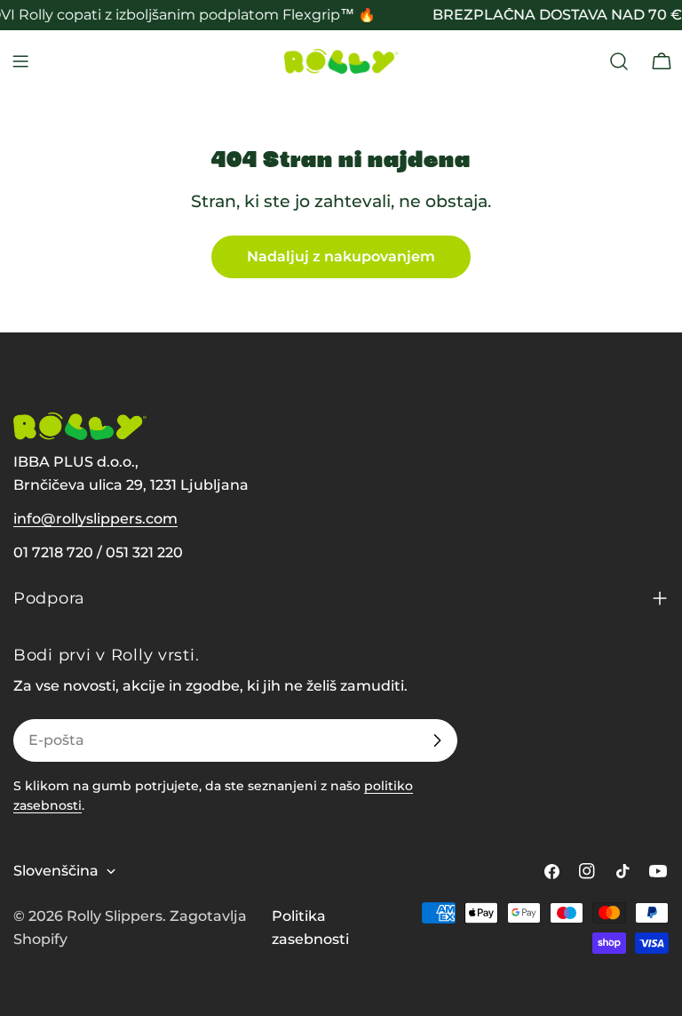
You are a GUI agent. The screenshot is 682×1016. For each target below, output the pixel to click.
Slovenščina (56, 870)
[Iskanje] (619, 61)
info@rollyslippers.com (95, 518)
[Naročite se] (437, 740)
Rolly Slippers (115, 916)
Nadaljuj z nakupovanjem (341, 256)
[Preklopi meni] (20, 61)
